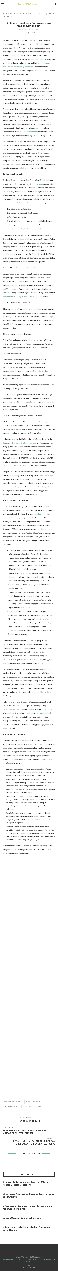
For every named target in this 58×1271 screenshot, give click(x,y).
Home (5, 14)
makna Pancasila (11, 1106)
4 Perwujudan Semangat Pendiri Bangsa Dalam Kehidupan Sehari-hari (27, 1207)
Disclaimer (43, 1259)
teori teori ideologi (43, 713)
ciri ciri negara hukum (35, 184)
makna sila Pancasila (32, 1106)
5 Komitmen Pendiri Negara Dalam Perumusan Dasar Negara (26, 1228)
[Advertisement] (29, 976)
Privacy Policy (26, 1259)
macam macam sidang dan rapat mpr (18, 296)
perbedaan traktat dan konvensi (22, 443)
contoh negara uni (29, 131)
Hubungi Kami (15, 1259)
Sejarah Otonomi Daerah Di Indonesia (22, 1218)
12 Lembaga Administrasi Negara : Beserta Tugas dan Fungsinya (28, 1195)
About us (6, 1259)
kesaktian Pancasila (13, 1102)
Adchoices (35, 1259)
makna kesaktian (33, 1102)
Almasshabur (33, 29)
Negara (13, 14)
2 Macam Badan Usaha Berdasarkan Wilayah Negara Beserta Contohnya (26, 1183)
